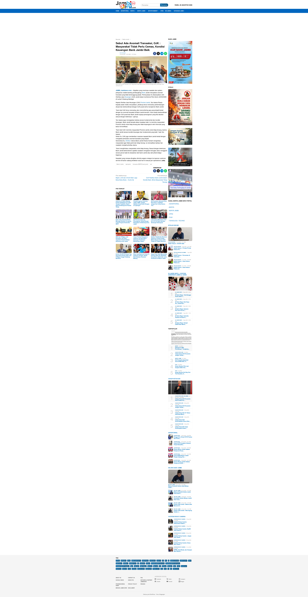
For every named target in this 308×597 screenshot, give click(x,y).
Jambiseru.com (126, 90)
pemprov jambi (141, 568)
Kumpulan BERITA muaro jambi (173, 563)
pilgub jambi (148, 568)
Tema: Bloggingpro (160, 594)
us (171, 568)
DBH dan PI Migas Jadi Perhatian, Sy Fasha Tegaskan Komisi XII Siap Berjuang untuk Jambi (123, 239)
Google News (120, 580)
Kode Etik (131, 580)
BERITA (171, 207)
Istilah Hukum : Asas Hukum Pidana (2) (182, 268)
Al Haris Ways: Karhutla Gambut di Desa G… (181, 316)
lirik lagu (164, 566)
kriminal (148, 563)
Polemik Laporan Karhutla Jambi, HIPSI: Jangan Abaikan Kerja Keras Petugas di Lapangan (141, 203)
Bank (143, 92)
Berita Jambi (178, 358)
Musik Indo (118, 568)
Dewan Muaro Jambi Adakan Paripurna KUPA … (182, 462)
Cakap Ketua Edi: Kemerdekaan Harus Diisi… (182, 420)
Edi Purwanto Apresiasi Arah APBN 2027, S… (181, 360)
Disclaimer (131, 588)
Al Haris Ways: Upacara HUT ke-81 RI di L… (181, 309)
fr (168, 560)
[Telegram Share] (161, 53)
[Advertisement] (154, 25)
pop (162, 568)
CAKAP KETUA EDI (174, 379)
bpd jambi (128, 164)
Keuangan (128, 97)
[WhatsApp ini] (165, 53)
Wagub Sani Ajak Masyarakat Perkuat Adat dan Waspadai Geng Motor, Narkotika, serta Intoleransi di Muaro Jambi (159, 256)
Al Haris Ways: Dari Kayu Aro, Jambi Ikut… (182, 302)
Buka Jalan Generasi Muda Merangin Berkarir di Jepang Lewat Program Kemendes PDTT (123, 222)
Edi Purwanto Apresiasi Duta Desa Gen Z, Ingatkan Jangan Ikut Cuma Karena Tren (159, 203)
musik (178, 566)
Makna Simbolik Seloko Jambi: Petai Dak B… (182, 492)
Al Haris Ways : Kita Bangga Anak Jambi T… (183, 295)
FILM (170, 217)
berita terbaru (145, 560)
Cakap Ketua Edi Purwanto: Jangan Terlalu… (183, 354)
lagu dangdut (143, 566)
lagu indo (150, 566)
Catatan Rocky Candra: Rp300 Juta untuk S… (182, 529)
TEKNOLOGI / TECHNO (177, 221)
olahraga (134, 568)
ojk (151, 164)
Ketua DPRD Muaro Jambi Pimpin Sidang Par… (181, 456)
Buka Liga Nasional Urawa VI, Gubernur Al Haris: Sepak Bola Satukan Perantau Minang (141, 256)
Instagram (183, 579)
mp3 (174, 566)
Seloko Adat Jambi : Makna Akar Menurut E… (183, 505)
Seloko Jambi (171, 484)
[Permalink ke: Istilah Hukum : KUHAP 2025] (180, 234)
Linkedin (158, 581)
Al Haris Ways (178, 292)
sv (168, 568)
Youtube (170, 581)
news (129, 568)
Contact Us (131, 577)
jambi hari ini (119, 563)
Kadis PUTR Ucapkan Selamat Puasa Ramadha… (182, 443)
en (162, 560)
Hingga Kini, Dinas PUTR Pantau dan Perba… (183, 437)
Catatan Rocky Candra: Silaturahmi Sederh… (180, 522)
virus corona (176, 568)
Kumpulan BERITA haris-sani (157, 563)
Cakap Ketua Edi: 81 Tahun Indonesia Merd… (182, 413)
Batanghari (123, 560)
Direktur (128, 141)
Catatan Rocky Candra (176, 516)
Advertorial (173, 433)
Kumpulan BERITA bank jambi (140, 164)
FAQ (142, 577)
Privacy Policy (132, 584)
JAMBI (118, 90)
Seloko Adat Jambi (175, 468)
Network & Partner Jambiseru (146, 580)
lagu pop (155, 566)
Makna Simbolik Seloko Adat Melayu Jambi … (178, 486)
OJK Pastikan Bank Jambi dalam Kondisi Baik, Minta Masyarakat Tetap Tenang (155, 178)
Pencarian (164, 5)
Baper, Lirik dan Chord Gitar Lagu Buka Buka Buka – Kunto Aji (126, 177)
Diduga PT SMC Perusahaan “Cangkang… (182, 348)
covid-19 (159, 560)
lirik (160, 566)
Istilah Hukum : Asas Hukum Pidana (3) (182, 261)
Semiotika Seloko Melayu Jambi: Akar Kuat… (183, 498)
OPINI (171, 214)
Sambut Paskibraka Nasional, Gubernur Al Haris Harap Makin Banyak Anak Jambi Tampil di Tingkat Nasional (159, 239)
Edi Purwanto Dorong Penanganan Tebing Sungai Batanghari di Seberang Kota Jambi (141, 222)
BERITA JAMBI (174, 210)
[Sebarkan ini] (154, 53)
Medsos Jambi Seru (121, 588)
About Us (118, 577)
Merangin (170, 566)
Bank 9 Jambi (120, 164)
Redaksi (143, 584)
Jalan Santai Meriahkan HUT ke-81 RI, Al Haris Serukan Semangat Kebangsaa (158, 221)
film (166, 560)
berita (129, 560)
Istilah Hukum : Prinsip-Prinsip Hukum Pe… (182, 248)
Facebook (158, 579)
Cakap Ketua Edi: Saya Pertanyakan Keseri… (181, 427)
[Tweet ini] (158, 53)
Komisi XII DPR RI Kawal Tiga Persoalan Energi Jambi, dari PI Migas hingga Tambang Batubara (124, 256)
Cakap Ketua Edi (179, 352)
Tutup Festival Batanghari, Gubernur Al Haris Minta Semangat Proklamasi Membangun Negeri (140, 239)
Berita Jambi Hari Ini (136, 560)
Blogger (182, 581)
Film (176, 364)
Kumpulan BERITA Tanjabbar (122, 566)
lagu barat (136, 566)
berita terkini (152, 560)
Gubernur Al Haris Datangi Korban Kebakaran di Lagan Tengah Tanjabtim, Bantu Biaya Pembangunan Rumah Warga (123, 204)
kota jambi (142, 563)
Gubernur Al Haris (174, 560)
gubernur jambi (183, 560)
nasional (124, 568)
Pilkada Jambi (156, 568)
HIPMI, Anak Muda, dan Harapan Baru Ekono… (183, 550)
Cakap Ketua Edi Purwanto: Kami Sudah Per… (183, 399)
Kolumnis (183, 252)
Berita (176, 346)
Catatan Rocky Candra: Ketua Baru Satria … (182, 543)
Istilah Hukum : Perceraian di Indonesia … (182, 255)
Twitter (169, 579)
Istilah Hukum (173, 225)
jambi (189, 560)
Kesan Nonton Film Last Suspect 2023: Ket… (182, 366)
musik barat (183, 566)
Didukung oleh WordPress (149, 594)
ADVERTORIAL (174, 204)
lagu (132, 566)
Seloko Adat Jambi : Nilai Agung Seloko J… (183, 511)
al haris (117, 560)
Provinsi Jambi (145, 102)
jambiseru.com (133, 563)
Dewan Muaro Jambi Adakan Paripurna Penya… (182, 450)
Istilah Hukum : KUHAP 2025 (176, 243)
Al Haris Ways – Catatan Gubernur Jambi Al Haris (177, 274)
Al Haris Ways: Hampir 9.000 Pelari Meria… (181, 323)
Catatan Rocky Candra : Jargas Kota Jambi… (182, 536)
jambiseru (126, 563)
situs (165, 568)
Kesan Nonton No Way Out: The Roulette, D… (183, 373)
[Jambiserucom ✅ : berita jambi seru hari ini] (126, 5)
